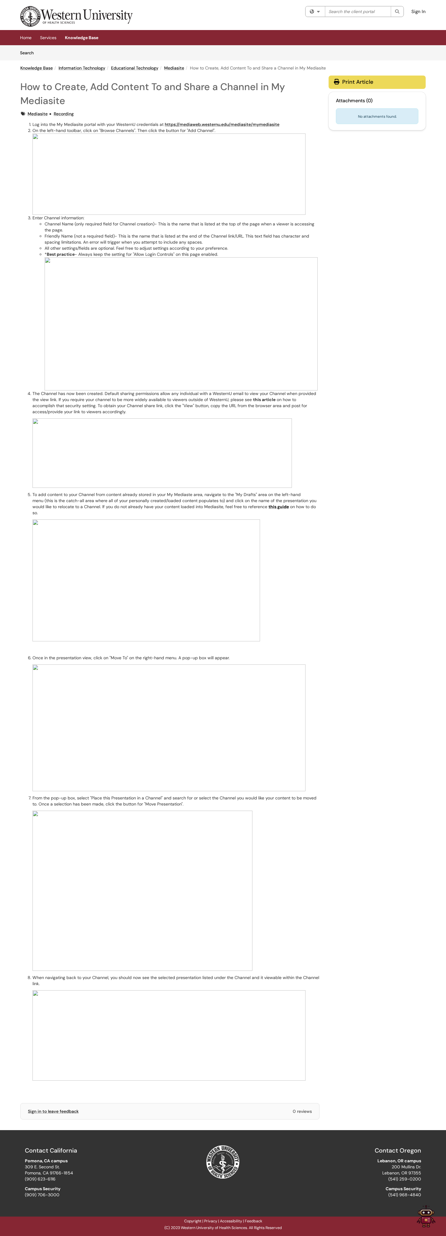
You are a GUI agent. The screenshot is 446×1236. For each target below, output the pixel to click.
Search (29, 53)
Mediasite (174, 68)
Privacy (210, 1221)
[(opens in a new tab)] (76, 16)
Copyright (192, 1221)
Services (48, 37)
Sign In (418, 11)
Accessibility (231, 1221)
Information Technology (82, 68)
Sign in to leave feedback (53, 1111)
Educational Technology (134, 68)
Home (26, 37)
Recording (64, 114)
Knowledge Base (81, 37)
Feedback (253, 1221)
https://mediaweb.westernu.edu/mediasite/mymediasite (222, 124)
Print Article (357, 82)
